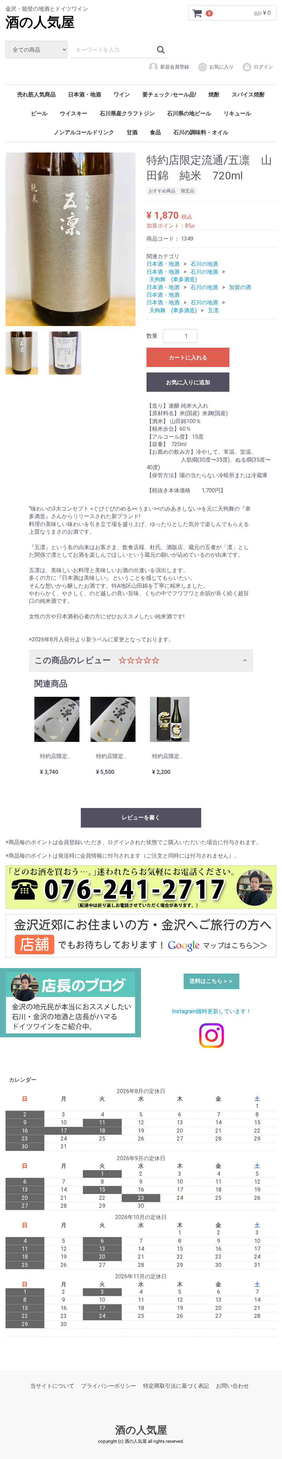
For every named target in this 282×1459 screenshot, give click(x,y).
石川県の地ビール (189, 113)
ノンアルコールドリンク (84, 132)
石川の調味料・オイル (200, 132)
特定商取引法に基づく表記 (176, 1386)
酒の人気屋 (40, 22)
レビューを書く (141, 817)
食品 (155, 132)
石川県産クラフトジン (127, 113)
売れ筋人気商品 (36, 94)
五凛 (213, 310)
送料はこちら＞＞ (211, 981)
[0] (197, 13)
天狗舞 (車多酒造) (173, 279)
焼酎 (213, 94)
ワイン (121, 94)
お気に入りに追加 (188, 382)
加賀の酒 (240, 287)
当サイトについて (52, 1386)
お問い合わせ (232, 1386)
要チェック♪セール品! (169, 94)
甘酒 (132, 132)
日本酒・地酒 (84, 94)
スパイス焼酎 (248, 94)
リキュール (237, 113)
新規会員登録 (174, 67)
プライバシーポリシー (108, 1386)
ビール (39, 113)
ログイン (263, 67)
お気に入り (221, 67)
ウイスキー (73, 113)
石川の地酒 (204, 264)
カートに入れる (188, 357)
